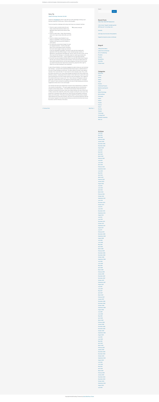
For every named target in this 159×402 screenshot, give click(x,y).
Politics (99, 100)
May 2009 (100, 244)
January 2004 (101, 374)
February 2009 (101, 250)
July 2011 (100, 229)
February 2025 (101, 158)
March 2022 (100, 192)
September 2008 (102, 259)
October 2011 (101, 223)
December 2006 (101, 301)
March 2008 (100, 269)
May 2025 (100, 152)
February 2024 (101, 166)
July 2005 (100, 337)
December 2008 (101, 253)
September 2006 (102, 307)
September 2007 (102, 282)
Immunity (100, 30)
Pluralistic (100, 54)
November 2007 (101, 278)
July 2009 (100, 240)
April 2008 (100, 267)
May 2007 (100, 290)
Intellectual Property (102, 85)
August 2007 (101, 284)
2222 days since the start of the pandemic (107, 33)
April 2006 (100, 318)
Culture (99, 75)
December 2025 (101, 143)
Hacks (99, 81)
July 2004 (100, 362)
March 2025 (100, 156)
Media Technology (53, 16)
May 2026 (100, 135)
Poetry (99, 98)
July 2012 (100, 217)
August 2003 (101, 385)
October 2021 (101, 196)
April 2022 (100, 189)
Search (99, 9)
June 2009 (100, 242)
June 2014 (100, 200)
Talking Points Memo (102, 48)
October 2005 (101, 330)
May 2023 (100, 173)
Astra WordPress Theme (88, 396)
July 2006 (100, 311)
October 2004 (101, 356)
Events (99, 77)
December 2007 (101, 276)
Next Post (91, 108)
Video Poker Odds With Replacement (106, 21)
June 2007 (100, 288)
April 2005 (100, 343)
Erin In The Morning (102, 52)
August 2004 (101, 360)
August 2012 (101, 215)
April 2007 (100, 292)
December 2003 (101, 377)
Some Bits (100, 61)
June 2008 (100, 263)
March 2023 (100, 177)
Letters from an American (103, 50)
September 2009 (102, 236)
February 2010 (101, 231)
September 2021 (101, 198)
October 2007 (101, 280)
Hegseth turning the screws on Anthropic (107, 37)
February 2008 (101, 271)
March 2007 (100, 295)
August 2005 (101, 334)
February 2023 (101, 179)
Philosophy (100, 96)
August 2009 (101, 238)
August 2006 (101, 309)
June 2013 (100, 208)
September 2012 (101, 213)
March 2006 (100, 320)
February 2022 (101, 194)
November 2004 (101, 353)
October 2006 (101, 305)
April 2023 (100, 175)
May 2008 (100, 265)
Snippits (100, 111)
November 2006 (101, 303)
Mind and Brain (101, 94)
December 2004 (101, 351)
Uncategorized (101, 115)
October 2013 (101, 204)
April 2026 (100, 137)
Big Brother (100, 73)
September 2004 (102, 358)
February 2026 (101, 139)
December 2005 (101, 326)
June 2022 (100, 187)
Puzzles (100, 102)
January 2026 (101, 141)
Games (99, 79)
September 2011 (101, 225)
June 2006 (100, 314)
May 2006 (100, 316)
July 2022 (100, 185)
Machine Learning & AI (103, 88)
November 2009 (101, 234)
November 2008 (101, 255)
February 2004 (101, 372)
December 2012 (101, 210)
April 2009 (100, 246)
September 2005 (102, 332)
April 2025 (100, 154)
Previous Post (46, 108)
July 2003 (100, 387)
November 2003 (101, 379)
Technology (100, 113)
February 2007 (101, 297)
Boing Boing (100, 59)
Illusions (100, 83)
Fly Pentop (56, 19)
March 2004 (100, 370)
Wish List (100, 119)
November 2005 (101, 328)
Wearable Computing (102, 117)
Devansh (100, 57)
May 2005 (100, 341)
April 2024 (100, 164)
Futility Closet (101, 63)
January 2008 (101, 274)
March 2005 (100, 345)
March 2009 (100, 248)
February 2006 (101, 322)
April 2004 (100, 368)
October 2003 (101, 381)
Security (100, 109)
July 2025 (100, 150)
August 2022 (101, 183)
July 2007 (100, 286)
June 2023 (100, 171)
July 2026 (100, 133)
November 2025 (101, 145)
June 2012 (100, 219)
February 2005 (101, 347)
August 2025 (101, 147)
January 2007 (101, 299)
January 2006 (101, 324)
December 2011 (101, 221)
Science (100, 104)
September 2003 (102, 383)
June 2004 (100, 364)
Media (99, 90)
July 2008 (100, 261)
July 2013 (100, 206)
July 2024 (100, 160)
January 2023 (101, 181)
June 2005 (100, 339)
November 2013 (101, 202)
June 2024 (100, 162)
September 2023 (102, 168)
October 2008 (101, 257)
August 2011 (100, 227)
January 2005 (101, 349)
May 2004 (100, 366)
